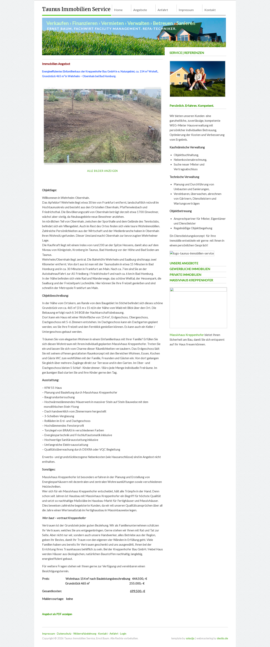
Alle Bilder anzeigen (102, 170)
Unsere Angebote (184, 263)
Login (123, 633)
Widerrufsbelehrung (84, 633)
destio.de (222, 638)
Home (118, 10)
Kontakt (210, 10)
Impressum (186, 10)
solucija (190, 638)
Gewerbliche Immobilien (190, 269)
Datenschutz (64, 633)
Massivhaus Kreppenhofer (191, 280)
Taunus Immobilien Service (76, 9)
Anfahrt (163, 10)
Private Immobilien (185, 274)
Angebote (140, 10)
